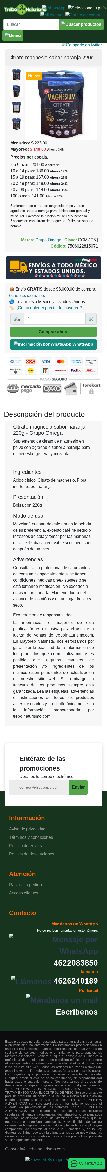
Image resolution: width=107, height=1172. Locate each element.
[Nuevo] (61, 104)
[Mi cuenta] (51, 14)
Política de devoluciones (31, 854)
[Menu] (12, 35)
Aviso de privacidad (27, 829)
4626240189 (76, 980)
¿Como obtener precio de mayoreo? (48, 308)
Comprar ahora (54, 332)
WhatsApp (82, 344)
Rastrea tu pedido (25, 885)
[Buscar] (81, 24)
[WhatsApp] (53, 7)
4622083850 (76, 963)
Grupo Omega (48, 240)
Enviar (78, 787)
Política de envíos (25, 845)
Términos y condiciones (31, 837)
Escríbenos (77, 1011)
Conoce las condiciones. (27, 296)
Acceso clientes (23, 893)
